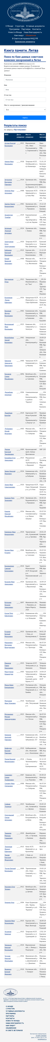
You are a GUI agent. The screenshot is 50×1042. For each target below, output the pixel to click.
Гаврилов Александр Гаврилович (9, 363)
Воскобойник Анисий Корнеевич (9, 340)
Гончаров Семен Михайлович (9, 376)
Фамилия (7, 75)
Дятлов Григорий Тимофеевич (9, 451)
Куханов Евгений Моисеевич (9, 634)
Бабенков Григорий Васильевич (9, 252)
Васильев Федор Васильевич (9, 313)
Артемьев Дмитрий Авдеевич (8, 230)
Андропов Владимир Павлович (8, 182)
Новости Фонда (15, 32)
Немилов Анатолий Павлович (8, 737)
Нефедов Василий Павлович (8, 750)
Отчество (7, 95)
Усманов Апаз (9, 902)
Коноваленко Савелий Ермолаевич (9, 568)
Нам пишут (19, 35)
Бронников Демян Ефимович (8, 300)
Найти (25, 118)
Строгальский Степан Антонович (9, 817)
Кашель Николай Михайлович (9, 513)
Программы (14, 29)
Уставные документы (35, 26)
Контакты (36, 29)
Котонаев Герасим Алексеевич (9, 604)
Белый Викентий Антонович (8, 261)
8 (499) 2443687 (41, 1035)
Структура (19, 26)
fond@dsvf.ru (42, 1039)
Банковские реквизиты (25, 42)
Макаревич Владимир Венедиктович (10, 645)
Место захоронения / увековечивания (19, 105)
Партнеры (25, 29)
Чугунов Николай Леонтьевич (9, 958)
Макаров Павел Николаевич (9, 665)
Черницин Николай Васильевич (9, 947)
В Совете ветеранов (14, 1030)
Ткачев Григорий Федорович (9, 857)
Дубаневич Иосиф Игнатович (9, 431)
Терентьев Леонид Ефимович (8, 849)
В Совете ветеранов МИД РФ (25, 39)
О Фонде (9, 26)
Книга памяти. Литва (21, 50)
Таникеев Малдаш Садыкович (9, 835)
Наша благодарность (33, 32)
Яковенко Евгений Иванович (8, 971)
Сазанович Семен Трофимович (9, 777)
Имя (5, 85)
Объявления (31, 35)
